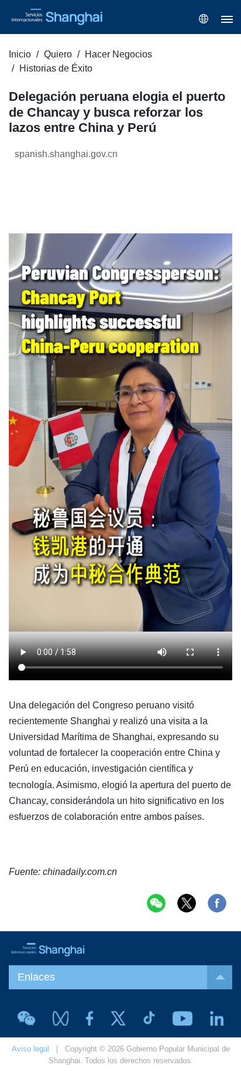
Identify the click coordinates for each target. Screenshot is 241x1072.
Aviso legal (30, 1048)
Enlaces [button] (36, 977)
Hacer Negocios (118, 54)
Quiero (58, 54)
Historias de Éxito (55, 68)
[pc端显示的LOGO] (55, 17)
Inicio (20, 54)
